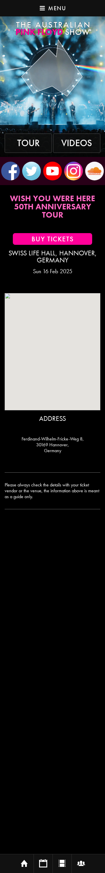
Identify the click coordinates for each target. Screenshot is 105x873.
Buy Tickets (53, 238)
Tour (28, 143)
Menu (57, 8)
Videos (76, 143)
